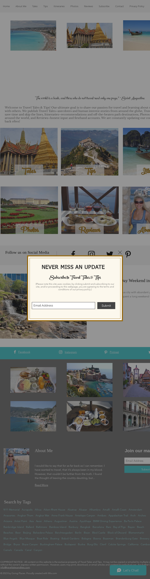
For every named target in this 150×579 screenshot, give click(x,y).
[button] (120, 252)
